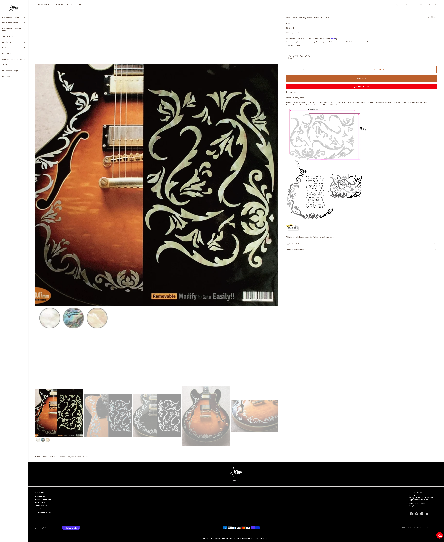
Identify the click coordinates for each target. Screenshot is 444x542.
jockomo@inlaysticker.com (46, 528)
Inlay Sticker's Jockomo (417, 506)
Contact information (261, 538)
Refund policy (208, 538)
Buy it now (361, 79)
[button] (407, 4)
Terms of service (232, 538)
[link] (236, 474)
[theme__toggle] (397, 4)
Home (37, 457)
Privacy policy (220, 538)
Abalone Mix (48, 457)
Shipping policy (246, 538)
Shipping (289, 33)
